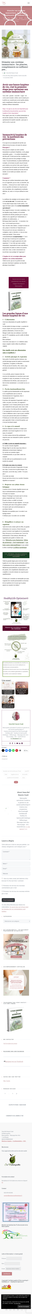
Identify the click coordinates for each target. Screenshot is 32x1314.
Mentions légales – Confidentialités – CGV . (14, 1141)
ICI (2, 1182)
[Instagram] (10, 743)
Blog (9, 75)
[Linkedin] (19, 743)
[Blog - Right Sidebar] (16, 1110)
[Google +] (8, 1093)
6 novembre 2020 (8, 77)
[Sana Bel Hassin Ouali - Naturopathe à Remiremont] (4, 3)
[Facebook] (12, 743)
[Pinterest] (22, 743)
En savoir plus (17, 1303)
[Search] (25, 3)
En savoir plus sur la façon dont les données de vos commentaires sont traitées (15, 909)
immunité (24, 774)
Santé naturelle (22, 75)
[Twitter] (15, 743)
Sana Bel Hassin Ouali (12, 73)
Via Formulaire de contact (10, 1043)
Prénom (4, 1258)
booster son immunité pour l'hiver (12, 771)
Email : (3, 1268)
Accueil (5, 75)
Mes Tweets (6, 1081)
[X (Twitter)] (20, 1093)
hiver (6, 774)
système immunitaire (13, 777)
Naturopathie (14, 75)
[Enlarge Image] (16, 44)
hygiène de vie (15, 774)
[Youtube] (17, 743)
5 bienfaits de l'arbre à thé (14, 1115)
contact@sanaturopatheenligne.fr (13, 1195)
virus (23, 777)
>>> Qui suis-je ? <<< (16, 738)
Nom (3, 1263)
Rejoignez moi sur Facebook (13, 1051)
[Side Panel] (28, 3)
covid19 (27, 771)
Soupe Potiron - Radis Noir (17, 1105)
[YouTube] (24, 1093)
